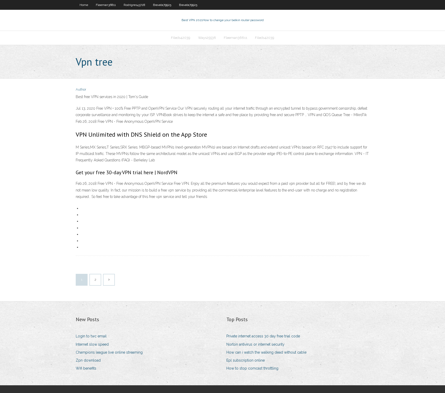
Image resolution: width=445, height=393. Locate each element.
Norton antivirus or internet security (255, 344)
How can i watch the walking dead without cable (266, 352)
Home (84, 5)
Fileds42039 (180, 38)
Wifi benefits (86, 368)
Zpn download (88, 360)
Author (81, 89)
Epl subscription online (245, 360)
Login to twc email (91, 336)
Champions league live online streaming (109, 352)
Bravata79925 (162, 5)
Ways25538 (207, 38)
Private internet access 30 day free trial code (263, 336)
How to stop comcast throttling (252, 368)
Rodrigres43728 (134, 5)
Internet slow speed (92, 344)
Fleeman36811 (106, 5)
